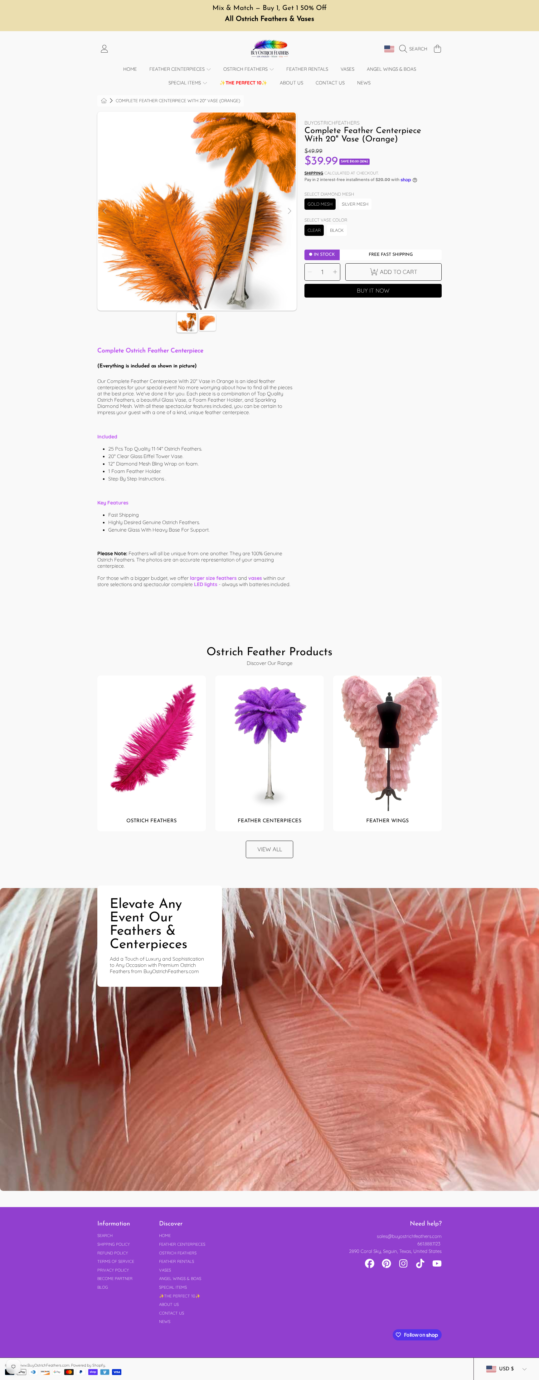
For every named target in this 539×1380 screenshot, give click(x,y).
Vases (165, 1270)
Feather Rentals (176, 1261)
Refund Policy (112, 1252)
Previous (104, 211)
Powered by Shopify (88, 1365)
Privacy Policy (113, 1270)
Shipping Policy (113, 1244)
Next (289, 211)
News (164, 1321)
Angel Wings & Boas (180, 1278)
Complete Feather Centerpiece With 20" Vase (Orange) (178, 100)
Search (105, 1235)
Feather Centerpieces (177, 69)
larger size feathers (213, 578)
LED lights (205, 584)
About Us (169, 1304)
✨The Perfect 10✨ (179, 1295)
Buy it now (373, 290)
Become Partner (115, 1278)
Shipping (313, 172)
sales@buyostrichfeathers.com (409, 1236)
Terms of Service (115, 1261)
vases (255, 578)
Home (165, 1235)
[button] (414, 49)
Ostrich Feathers (246, 69)
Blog (102, 1287)
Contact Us (171, 1313)
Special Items (185, 83)
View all (269, 849)
